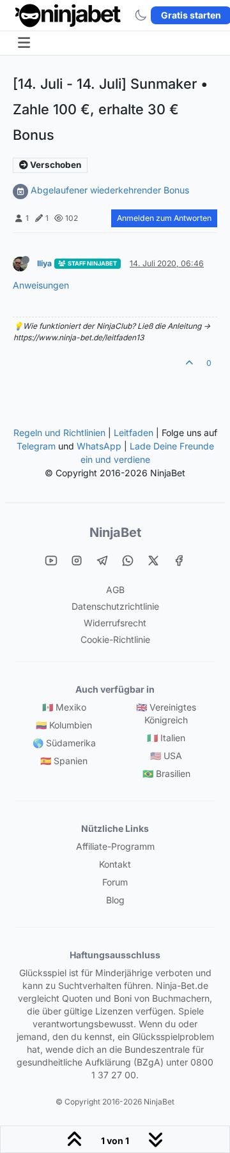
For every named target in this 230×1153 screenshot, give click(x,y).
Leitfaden (133, 432)
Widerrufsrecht (115, 622)
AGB (115, 589)
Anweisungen (41, 285)
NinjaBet (115, 532)
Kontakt (115, 864)
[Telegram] (102, 559)
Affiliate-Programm (115, 846)
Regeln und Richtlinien (59, 432)
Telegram (36, 446)
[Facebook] (179, 559)
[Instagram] (76, 559)
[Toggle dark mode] (140, 15)
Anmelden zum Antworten (164, 218)
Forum (115, 882)
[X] (153, 559)
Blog (115, 899)
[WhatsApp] (128, 559)
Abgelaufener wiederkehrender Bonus (110, 190)
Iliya (44, 263)
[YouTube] (51, 559)
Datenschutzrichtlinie (115, 606)
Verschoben (54, 165)
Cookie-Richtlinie (115, 639)
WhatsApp (99, 446)
